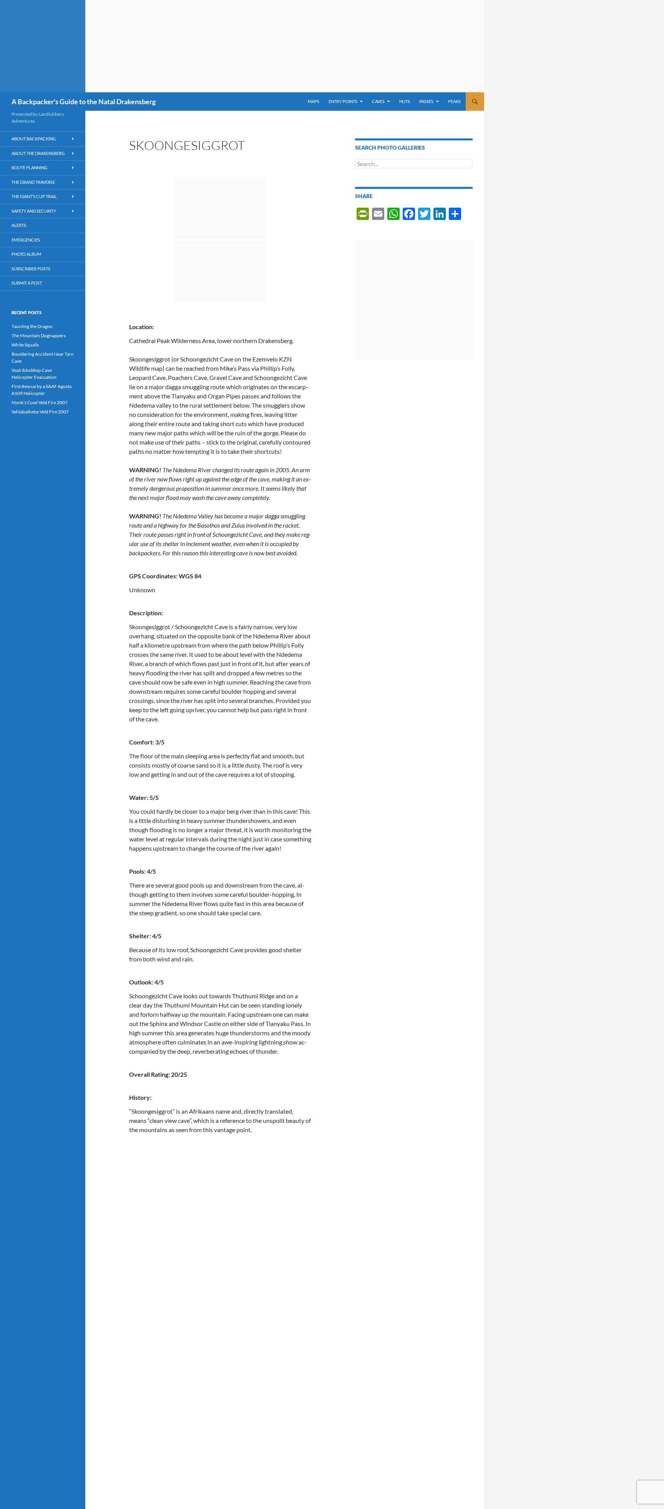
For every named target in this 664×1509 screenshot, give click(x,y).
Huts (404, 101)
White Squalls (25, 345)
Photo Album (26, 254)
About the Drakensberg (38, 153)
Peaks (454, 101)
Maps (313, 101)
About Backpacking (34, 138)
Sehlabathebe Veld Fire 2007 (40, 412)
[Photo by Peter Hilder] (220, 208)
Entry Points (343, 101)
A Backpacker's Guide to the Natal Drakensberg (84, 101)
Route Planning (29, 167)
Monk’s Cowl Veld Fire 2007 (40, 402)
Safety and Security (34, 210)
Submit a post (27, 282)
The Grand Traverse (33, 182)
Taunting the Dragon (32, 326)
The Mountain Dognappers (39, 335)
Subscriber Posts (31, 268)
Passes (426, 101)
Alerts (19, 225)
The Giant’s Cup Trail (34, 196)
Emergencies (26, 239)
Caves (378, 101)
